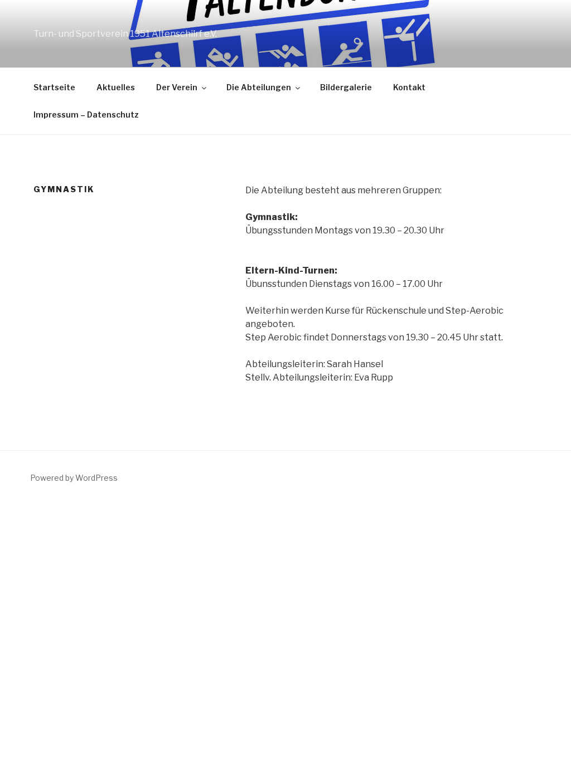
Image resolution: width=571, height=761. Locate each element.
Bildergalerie (346, 87)
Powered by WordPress (74, 477)
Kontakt (409, 87)
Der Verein (176, 87)
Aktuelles (115, 87)
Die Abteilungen (258, 87)
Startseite (54, 87)
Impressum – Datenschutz (86, 114)
